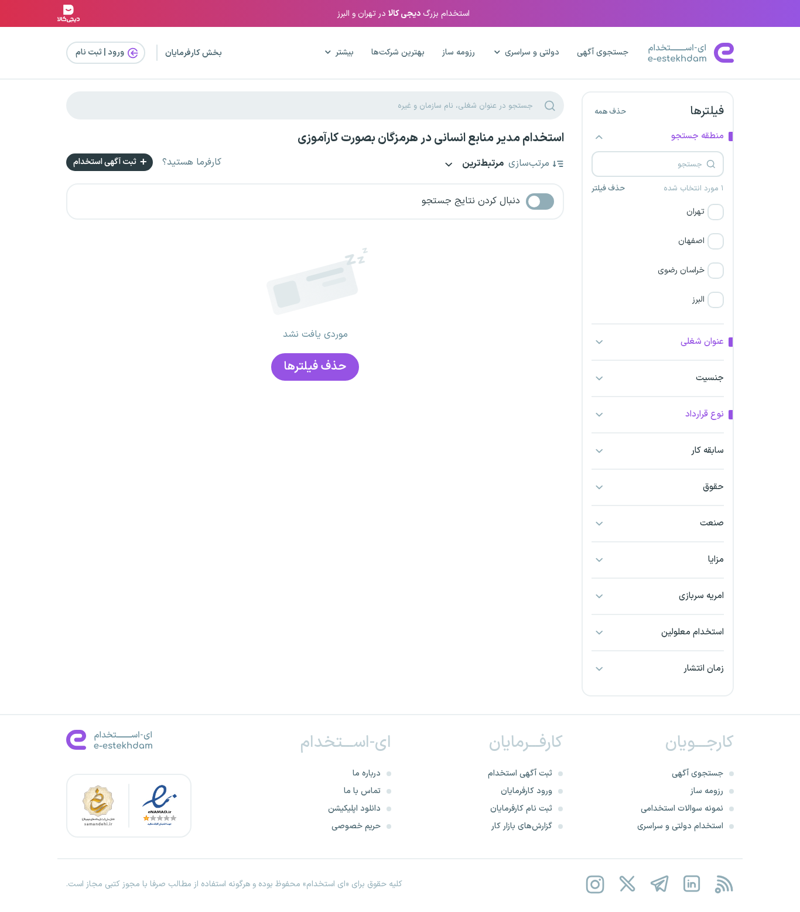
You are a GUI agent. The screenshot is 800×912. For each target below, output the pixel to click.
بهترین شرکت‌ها (398, 52)
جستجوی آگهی (602, 52)
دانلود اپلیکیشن (354, 808)
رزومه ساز (458, 52)
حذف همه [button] (610, 112)
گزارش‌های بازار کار (521, 826)
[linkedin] (691, 884)
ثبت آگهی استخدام (105, 162)
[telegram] (659, 884)
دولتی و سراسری (532, 52)
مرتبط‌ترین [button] (482, 164)
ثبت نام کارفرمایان (521, 808)
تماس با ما (362, 791)
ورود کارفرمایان (526, 791)
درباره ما (367, 773)
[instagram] (594, 884)
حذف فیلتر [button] (608, 188)
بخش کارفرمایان (193, 53)
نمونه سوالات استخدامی (682, 808)
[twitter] (627, 884)
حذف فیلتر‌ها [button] (315, 366)
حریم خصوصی (356, 826)
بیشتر (345, 52)
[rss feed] (723, 884)
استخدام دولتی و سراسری (680, 826)
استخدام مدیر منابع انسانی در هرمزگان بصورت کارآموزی (431, 138)
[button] (658, 212)
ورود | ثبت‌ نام (101, 52)
